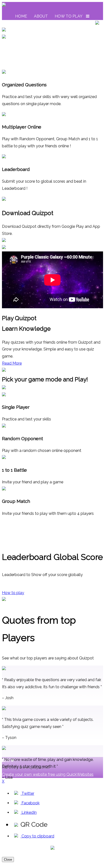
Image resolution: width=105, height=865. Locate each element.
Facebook (30, 803)
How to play (13, 592)
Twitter (27, 793)
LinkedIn (29, 812)
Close (8, 859)
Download (27, 23)
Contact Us (59, 23)
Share (85, 23)
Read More (12, 363)
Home (21, 16)
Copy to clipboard (37, 836)
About (41, 16)
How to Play (69, 16)
